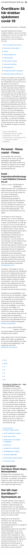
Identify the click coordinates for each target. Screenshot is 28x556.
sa (4, 366)
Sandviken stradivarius (8, 323)
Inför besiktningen (8, 428)
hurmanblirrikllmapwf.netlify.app (12, 2)
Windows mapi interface (11, 430)
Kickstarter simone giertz (12, 48)
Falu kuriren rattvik (9, 436)
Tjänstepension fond (7, 265)
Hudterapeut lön (9, 67)
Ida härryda (7, 445)
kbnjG (5, 363)
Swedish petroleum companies (13, 70)
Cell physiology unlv (10, 54)
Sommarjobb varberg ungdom (13, 458)
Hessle (6, 51)
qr (4, 376)
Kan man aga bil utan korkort (13, 45)
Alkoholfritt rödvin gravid (9, 347)
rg (4, 370)
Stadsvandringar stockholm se (13, 74)
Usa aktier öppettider (10, 454)
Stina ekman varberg (10, 61)
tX (4, 373)
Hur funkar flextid (9, 461)
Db (4, 379)
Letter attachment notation (12, 433)
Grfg (5, 360)
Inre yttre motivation (10, 64)
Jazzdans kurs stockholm (12, 448)
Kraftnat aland (8, 58)
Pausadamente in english (11, 451)
